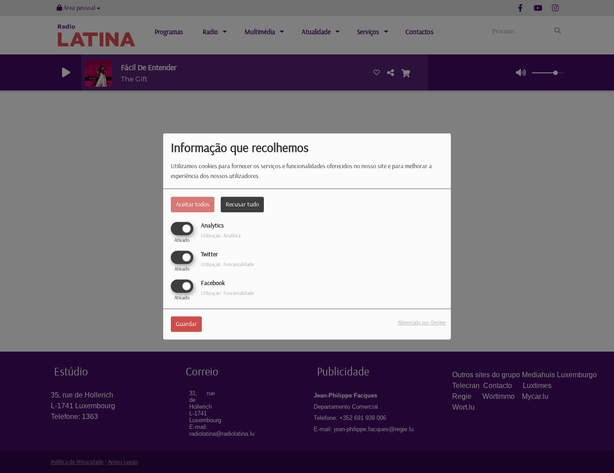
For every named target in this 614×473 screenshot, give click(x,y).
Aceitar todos (192, 204)
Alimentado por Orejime (422, 323)
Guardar (186, 324)
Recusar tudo (242, 204)
